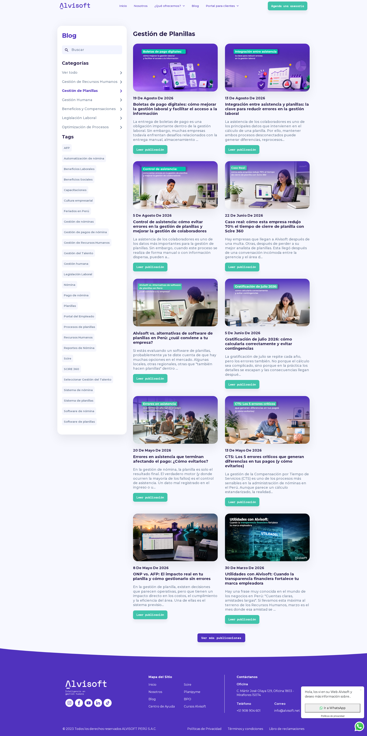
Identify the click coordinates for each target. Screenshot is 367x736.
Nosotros (141, 6)
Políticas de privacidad (332, 716)
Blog (195, 6)
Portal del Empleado (79, 316)
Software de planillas (79, 421)
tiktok (108, 703)
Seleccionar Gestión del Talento (87, 379)
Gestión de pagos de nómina (85, 232)
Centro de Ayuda (162, 706)
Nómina (69, 285)
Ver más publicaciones (221, 638)
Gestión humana (76, 263)
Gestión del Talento (78, 253)
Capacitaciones (75, 190)
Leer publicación (150, 149)
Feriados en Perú (76, 211)
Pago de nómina (76, 295)
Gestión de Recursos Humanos (87, 242)
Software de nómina (79, 411)
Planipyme (192, 692)
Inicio (123, 6)
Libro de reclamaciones (286, 729)
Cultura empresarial (78, 200)
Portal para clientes (220, 6)
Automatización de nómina (84, 158)
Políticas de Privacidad (204, 729)
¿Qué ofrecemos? (167, 6)
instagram (69, 703)
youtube (88, 703)
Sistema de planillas (78, 400)
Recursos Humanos (78, 337)
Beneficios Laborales (79, 169)
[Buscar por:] (92, 49)
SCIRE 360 (71, 369)
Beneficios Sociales (78, 179)
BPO (187, 699)
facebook (79, 703)
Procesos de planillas (79, 327)
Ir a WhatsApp (335, 708)
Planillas (70, 306)
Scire (67, 358)
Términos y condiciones (245, 729)
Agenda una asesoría (287, 6)
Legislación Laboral (78, 274)
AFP (67, 148)
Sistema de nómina (78, 390)
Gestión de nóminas (79, 221)
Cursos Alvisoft (195, 706)
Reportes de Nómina (79, 348)
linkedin (98, 703)
